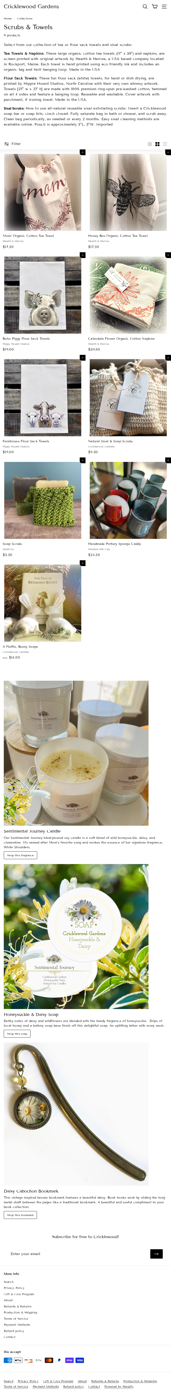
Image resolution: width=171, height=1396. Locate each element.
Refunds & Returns (17, 1306)
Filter (16, 144)
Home (8, 18)
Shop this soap (17, 1033)
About (8, 1300)
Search (8, 1282)
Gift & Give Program (19, 1294)
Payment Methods (17, 1325)
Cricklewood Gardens (31, 6)
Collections (25, 18)
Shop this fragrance (20, 855)
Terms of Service (16, 1319)
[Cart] (154, 6)
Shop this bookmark (20, 1215)
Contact (9, 1337)
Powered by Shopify (119, 1386)
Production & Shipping (20, 1312)
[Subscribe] (156, 1254)
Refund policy (14, 1331)
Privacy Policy (14, 1288)
